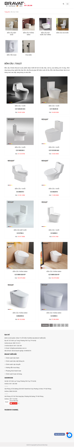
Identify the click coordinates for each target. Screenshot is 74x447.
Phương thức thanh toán (13, 371)
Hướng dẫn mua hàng (12, 367)
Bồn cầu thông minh (28, 34)
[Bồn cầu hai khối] (62, 24)
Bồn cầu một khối (11, 34)
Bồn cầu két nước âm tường (45, 34)
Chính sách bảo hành (12, 358)
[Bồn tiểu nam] (11, 46)
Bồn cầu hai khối (62, 33)
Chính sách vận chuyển (13, 364)
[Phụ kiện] (28, 46)
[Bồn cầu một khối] (11, 24)
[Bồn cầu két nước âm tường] (45, 24)
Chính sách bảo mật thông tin (15, 361)
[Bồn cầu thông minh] (28, 24)
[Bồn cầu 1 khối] (20, 90)
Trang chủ (7, 12)
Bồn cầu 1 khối (20, 106)
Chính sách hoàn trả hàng (14, 374)
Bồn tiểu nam (11, 55)
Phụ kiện (28, 55)
